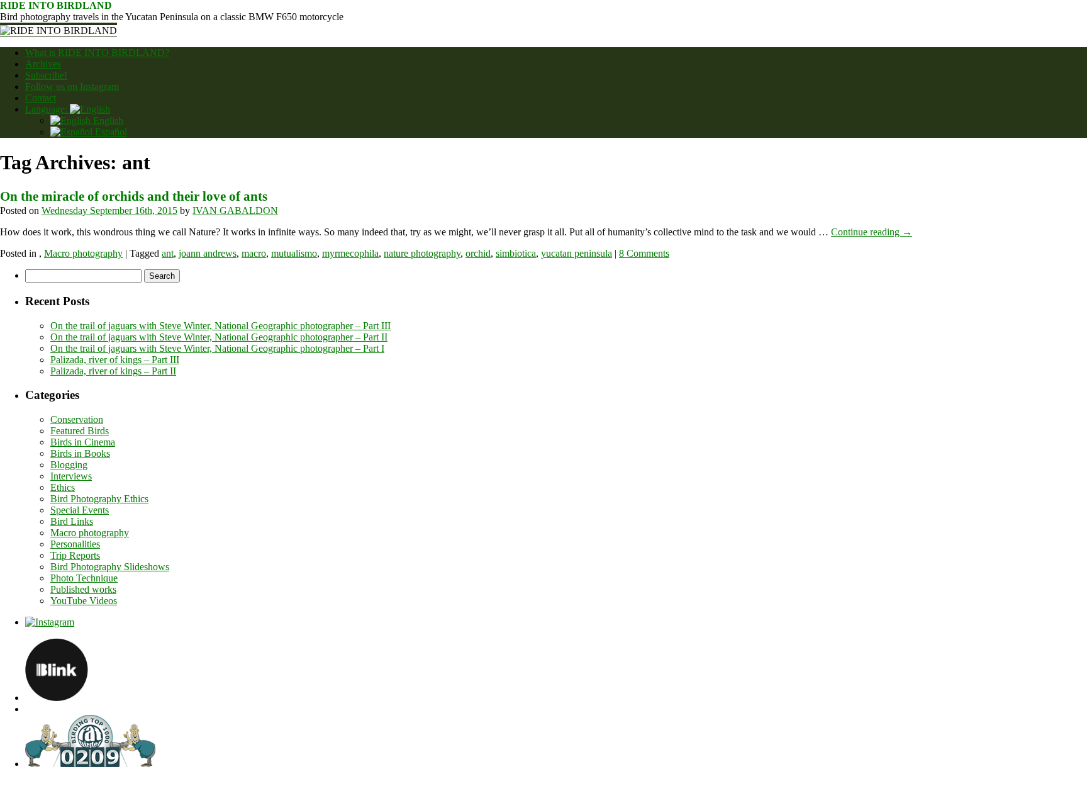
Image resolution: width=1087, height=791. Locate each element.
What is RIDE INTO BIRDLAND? (97, 52)
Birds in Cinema (82, 442)
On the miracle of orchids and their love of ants (133, 196)
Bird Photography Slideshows (109, 566)
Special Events (79, 510)
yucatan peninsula (576, 253)
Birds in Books (80, 453)
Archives (43, 64)
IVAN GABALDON (235, 210)
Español (109, 131)
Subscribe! (46, 75)
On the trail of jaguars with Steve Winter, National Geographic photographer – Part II (218, 337)
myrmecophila (350, 253)
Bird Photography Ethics (99, 498)
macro (254, 253)
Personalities (75, 544)
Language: (47, 109)
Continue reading (871, 232)
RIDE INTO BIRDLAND (56, 5)
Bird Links (71, 521)
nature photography (422, 253)
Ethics (62, 487)
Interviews (71, 476)
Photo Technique (84, 578)
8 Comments (644, 253)
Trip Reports (75, 555)
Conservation (76, 419)
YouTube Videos (83, 600)
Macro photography (83, 253)
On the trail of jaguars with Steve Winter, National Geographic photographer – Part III (220, 325)
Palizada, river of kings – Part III (114, 359)
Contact (40, 98)
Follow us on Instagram (72, 86)
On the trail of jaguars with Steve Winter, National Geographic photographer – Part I (217, 348)
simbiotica (516, 253)
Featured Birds (79, 430)
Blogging (68, 464)
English (107, 120)
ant (168, 253)
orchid (478, 253)
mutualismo (294, 253)
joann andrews (208, 253)
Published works (83, 589)
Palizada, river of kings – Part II (113, 371)
